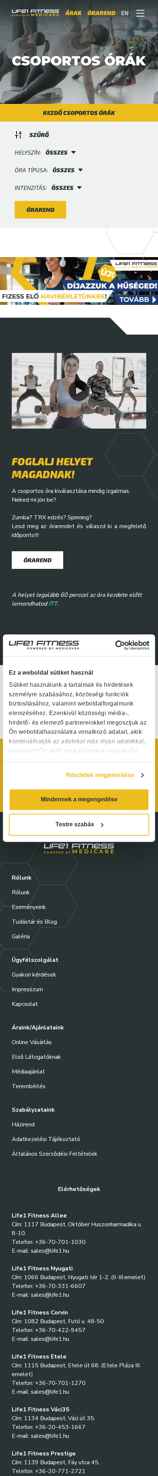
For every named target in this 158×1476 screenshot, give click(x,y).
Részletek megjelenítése (100, 775)
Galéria (21, 936)
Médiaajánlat (28, 1072)
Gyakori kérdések (34, 975)
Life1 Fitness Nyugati (42, 1268)
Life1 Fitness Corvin (40, 1313)
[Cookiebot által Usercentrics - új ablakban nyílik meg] (117, 645)
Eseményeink (29, 907)
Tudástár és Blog (34, 922)
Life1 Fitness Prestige (44, 1454)
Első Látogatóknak (36, 1057)
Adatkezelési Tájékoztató (46, 1139)
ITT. (53, 604)
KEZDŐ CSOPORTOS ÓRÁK (79, 112)
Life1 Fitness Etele (39, 1357)
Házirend (23, 1124)
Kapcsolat (25, 1004)
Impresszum (27, 989)
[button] (140, 15)
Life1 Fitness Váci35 (40, 1409)
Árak (73, 14)
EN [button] (125, 14)
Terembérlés (29, 1086)
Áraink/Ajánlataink (38, 1028)
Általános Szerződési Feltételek (54, 1154)
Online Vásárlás (32, 1042)
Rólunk (21, 892)
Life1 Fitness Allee (39, 1216)
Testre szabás (74, 824)
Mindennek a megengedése (79, 799)
